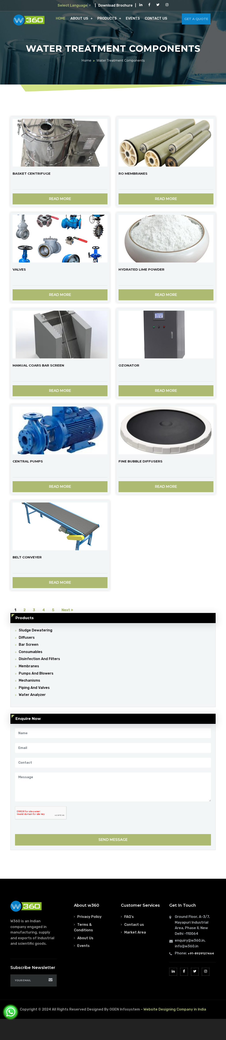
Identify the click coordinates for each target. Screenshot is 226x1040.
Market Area (135, 932)
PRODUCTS (107, 18)
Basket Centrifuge (32, 173)
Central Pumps (28, 461)
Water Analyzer (32, 695)
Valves (19, 269)
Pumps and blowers (36, 673)
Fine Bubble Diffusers (140, 461)
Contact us (134, 925)
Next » (67, 610)
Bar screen (28, 644)
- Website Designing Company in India (173, 1009)
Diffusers (27, 637)
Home (61, 18)
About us (79, 18)
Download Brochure (115, 5)
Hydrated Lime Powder (141, 269)
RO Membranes (133, 173)
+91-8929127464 (201, 953)
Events (133, 18)
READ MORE (60, 199)
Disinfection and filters (39, 659)
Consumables (30, 652)
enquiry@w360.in (190, 940)
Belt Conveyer (27, 557)
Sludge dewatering (35, 630)
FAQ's (129, 917)
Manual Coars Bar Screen (38, 365)
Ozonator (129, 365)
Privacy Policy (89, 917)
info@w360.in (186, 946)
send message (113, 840)
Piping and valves (34, 688)
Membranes (29, 666)
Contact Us (156, 18)
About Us (85, 938)
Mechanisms (29, 680)
